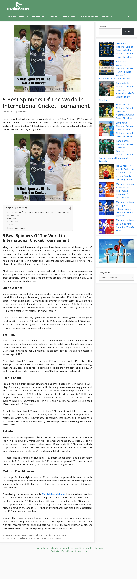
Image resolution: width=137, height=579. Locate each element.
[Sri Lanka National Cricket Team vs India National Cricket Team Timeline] (106, 50)
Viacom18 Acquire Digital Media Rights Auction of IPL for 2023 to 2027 (37, 535)
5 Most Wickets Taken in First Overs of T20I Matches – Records (34, 538)
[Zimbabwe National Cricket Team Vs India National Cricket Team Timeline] (106, 129)
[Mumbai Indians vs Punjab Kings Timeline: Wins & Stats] (106, 227)
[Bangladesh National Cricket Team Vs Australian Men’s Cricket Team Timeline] (106, 89)
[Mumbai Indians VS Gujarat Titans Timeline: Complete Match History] (106, 208)
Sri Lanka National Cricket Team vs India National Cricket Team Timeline (124, 50)
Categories (104, 272)
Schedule (54, 16)
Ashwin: (10, 224)
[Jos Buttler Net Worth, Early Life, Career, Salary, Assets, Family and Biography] (106, 172)
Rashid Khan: (12, 221)
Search (102, 26)
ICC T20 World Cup (35, 16)
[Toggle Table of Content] (67, 208)
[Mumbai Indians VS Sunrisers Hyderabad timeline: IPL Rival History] (106, 190)
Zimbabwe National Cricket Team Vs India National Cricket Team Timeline (124, 129)
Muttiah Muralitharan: (16, 228)
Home (21, 16)
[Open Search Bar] (128, 16)
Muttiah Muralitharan (53, 494)
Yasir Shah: (12, 218)
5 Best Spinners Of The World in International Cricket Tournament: (37, 212)
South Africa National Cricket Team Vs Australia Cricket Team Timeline (125, 111)
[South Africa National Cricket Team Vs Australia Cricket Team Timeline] (106, 111)
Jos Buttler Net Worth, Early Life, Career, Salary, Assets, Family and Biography (125, 172)
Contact (12, 16)
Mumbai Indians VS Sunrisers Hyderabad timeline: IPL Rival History (125, 190)
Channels (105, 16)
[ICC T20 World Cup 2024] (18, 6)
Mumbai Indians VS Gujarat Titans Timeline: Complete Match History (125, 209)
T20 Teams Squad (89, 16)
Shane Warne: (13, 215)
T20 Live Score (68, 16)
